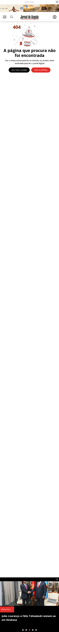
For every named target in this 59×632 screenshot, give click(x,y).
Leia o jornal (41, 70)
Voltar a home (19, 70)
